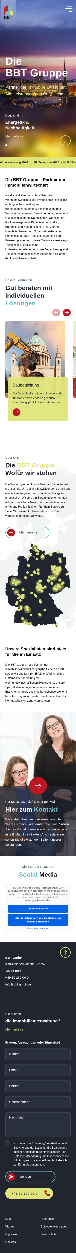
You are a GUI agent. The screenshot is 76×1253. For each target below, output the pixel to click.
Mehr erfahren (15, 136)
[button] (6, 145)
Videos (9, 1226)
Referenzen (48, 1218)
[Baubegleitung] (16, 412)
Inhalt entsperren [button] (38, 908)
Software (54, 1226)
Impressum (12, 1234)
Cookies (10, 1242)
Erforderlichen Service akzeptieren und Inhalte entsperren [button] (38, 919)
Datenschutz (48, 1234)
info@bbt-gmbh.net (18, 984)
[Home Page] (38, 785)
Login (8, 1218)
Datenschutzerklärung (27, 1156)
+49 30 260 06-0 (17, 977)
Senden (25, 1176)
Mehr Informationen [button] (38, 928)
